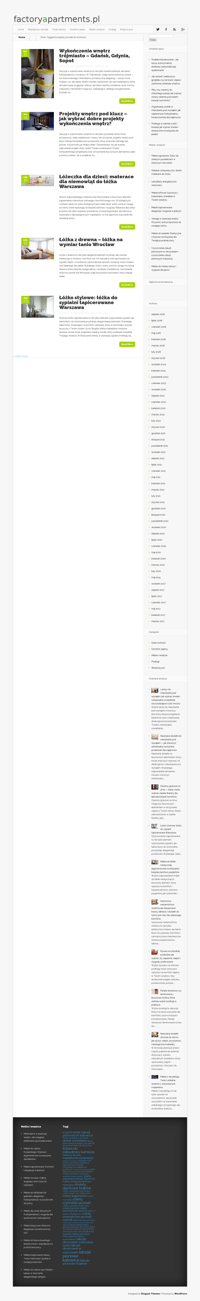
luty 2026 (156, 352)
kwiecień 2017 (158, 615)
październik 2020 (159, 521)
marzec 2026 (158, 345)
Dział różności (59, 29)
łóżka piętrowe (70, 1236)
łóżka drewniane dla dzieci (78, 1230)
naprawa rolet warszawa (81, 1169)
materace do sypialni (70, 1161)
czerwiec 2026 (158, 327)
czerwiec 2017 (158, 602)
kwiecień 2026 (158, 339)
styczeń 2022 (158, 427)
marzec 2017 (157, 621)
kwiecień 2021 (158, 483)
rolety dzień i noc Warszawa (76, 1193)
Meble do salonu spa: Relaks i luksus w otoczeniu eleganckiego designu (38, 1273)
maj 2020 (156, 552)
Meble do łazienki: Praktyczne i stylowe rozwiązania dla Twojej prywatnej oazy (166, 237)
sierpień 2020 (158, 533)
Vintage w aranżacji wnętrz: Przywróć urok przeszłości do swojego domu (166, 222)
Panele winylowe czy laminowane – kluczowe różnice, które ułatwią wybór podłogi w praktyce (166, 997)
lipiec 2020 (156, 540)
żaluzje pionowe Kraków (76, 1262)
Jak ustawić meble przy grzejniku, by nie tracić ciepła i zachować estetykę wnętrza (166, 80)
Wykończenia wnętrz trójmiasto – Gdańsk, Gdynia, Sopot (94, 55)
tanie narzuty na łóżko (84, 1220)
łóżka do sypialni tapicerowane (79, 1228)
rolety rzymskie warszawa (76, 1205)
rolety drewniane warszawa (76, 1191)
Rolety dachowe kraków (77, 1186)
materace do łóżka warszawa (77, 1161)
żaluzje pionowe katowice (77, 1256)
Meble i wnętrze (97, 29)
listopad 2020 (158, 514)
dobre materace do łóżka (75, 1138)
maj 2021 (155, 477)
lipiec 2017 (156, 596)
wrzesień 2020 (158, 527)
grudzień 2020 (158, 508)
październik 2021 (159, 446)
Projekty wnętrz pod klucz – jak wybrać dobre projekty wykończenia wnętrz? (93, 118)
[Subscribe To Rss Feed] (174, 29)
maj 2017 (155, 608)
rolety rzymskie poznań (77, 1201)
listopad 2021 (158, 439)
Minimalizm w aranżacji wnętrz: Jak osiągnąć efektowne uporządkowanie (38, 1137)
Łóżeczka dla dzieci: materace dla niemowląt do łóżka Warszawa (96, 181)
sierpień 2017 (157, 590)
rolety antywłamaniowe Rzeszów (79, 1177)
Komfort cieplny (77, 29)
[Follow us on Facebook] (166, 29)
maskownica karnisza (78, 1158)
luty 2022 (156, 421)
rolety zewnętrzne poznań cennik (77, 1217)
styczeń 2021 (158, 502)
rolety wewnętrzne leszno (75, 1209)
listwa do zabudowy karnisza (78, 1150)
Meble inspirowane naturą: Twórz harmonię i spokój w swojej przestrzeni (37, 1258)
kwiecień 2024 (158, 370)
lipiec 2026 (156, 320)
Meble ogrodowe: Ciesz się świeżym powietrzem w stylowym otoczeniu (164, 159)
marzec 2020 (158, 565)
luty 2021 (156, 496)
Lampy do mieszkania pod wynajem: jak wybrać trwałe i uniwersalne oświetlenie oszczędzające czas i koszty (165, 696)
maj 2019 (156, 577)
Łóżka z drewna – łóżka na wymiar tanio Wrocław (91, 242)
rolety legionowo (75, 1196)
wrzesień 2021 (158, 452)
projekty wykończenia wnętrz (76, 1175)
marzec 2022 (158, 414)
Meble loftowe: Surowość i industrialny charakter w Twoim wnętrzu (164, 196)
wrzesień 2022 (158, 389)
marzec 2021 (157, 489)
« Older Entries (20, 356)
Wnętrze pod (126, 29)
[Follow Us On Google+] (183, 29)
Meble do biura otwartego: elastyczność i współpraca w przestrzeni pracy (38, 1244)
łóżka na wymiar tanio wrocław (78, 1233)
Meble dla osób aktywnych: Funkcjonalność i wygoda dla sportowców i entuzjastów (38, 1214)
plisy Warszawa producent (79, 1170)
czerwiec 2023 (158, 383)
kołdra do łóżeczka (81, 1145)
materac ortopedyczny (73, 1166)
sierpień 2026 (158, 314)
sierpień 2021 (157, 458)
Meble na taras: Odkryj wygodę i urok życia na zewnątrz (35, 1181)
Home (21, 29)
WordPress (180, 1293)
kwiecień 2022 (158, 408)
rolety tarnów (71, 1208)
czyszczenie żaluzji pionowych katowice (78, 1133)
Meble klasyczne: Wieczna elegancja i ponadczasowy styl (37, 1229)
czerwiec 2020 (158, 546)
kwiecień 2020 (158, 558)
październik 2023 (159, 377)
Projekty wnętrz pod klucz (78, 1172)
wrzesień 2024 (158, 364)
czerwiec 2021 (158, 471)
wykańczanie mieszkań (71, 1223)
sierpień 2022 (158, 395)
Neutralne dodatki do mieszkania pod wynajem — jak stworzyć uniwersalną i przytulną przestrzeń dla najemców (166, 743)
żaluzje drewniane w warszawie (72, 1249)
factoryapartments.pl (82, 66)
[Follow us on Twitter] (158, 29)
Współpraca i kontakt (38, 29)
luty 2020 (156, 571)
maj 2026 (156, 333)
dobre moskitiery (75, 1140)
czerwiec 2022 (158, 402)
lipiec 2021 (156, 464)
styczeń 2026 (158, 358)
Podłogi (112, 29)
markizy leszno (72, 1155)
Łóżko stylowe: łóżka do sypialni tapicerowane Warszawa (88, 302)
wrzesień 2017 (158, 583)
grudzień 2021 (158, 433)
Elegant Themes (150, 1293)
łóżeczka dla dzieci (79, 1227)
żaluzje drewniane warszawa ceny (78, 1242)
